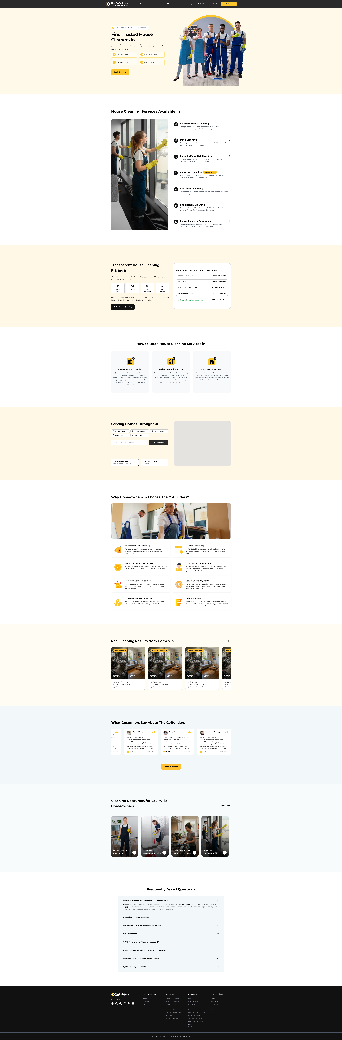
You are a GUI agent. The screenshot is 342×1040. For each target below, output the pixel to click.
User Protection (148, 1007)
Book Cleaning (229, 4)
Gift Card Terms (216, 1007)
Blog (189, 998)
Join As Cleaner (202, 4)
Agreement (214, 1001)
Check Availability (158, 442)
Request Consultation (172, 1018)
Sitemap (191, 1010)
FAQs (144, 1004)
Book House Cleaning (172, 998)
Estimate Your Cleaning (123, 307)
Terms (213, 998)
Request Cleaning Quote (173, 1012)
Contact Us (146, 1001)
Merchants (191, 1004)
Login (215, 4)
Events (190, 1024)
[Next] (229, 641)
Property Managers (194, 1015)
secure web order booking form (193, 904)
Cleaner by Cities (171, 1004)
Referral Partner (193, 1007)
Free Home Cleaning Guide (196, 1012)
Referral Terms (215, 1010)
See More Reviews (171, 767)
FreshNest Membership (173, 1001)
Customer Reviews (194, 1001)
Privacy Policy (215, 1004)
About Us (146, 998)
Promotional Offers (172, 1010)
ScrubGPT (169, 1015)
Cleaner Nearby (170, 1007)
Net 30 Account (193, 1027)
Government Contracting (196, 1021)
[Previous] (223, 641)
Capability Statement (195, 1018)
